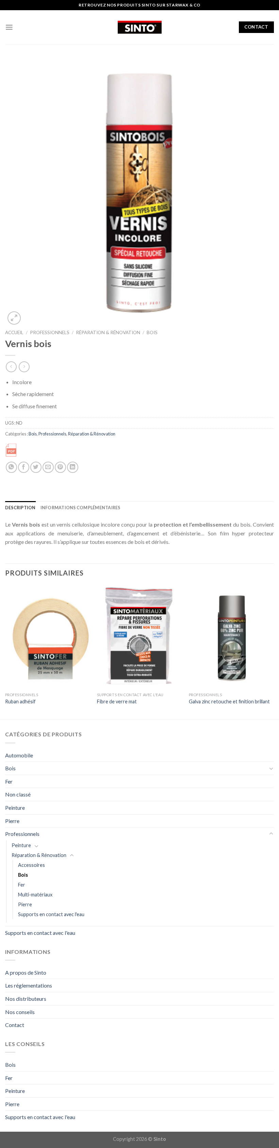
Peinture (15, 807)
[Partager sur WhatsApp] (11, 467)
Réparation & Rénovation (108, 332)
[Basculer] (271, 768)
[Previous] (5, 652)
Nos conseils (20, 1012)
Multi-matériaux (35, 894)
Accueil (14, 332)
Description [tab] (20, 507)
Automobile (19, 755)
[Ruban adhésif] (47, 637)
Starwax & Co (183, 4)
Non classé (18, 794)
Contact (14, 1025)
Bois (152, 332)
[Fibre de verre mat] (139, 637)
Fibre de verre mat (117, 701)
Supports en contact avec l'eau (51, 914)
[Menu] (9, 27)
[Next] (273, 652)
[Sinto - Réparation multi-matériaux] (140, 27)
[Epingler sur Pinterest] (60, 467)
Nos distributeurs (25, 998)
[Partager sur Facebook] (23, 467)
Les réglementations (28, 985)
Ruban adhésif (20, 701)
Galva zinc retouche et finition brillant (229, 701)
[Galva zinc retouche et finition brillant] (231, 637)
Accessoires (31, 865)
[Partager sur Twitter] (36, 467)
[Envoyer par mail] (48, 467)
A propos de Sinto (25, 972)
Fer (9, 781)
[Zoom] (14, 318)
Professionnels (49, 332)
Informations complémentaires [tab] (80, 507)
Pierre (12, 821)
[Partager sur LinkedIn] (72, 467)
